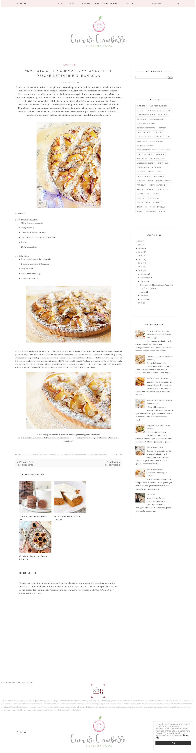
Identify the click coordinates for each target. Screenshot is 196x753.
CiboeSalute (163, 115)
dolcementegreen (144, 137)
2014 (140, 270)
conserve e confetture (146, 128)
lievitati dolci (162, 163)
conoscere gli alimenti (146, 123)
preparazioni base (82, 455)
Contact (129, 3)
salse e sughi (162, 189)
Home (60, 3)
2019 (140, 252)
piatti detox (159, 176)
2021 (140, 245)
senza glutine (152, 194)
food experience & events (147, 150)
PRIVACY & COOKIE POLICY (21, 682)
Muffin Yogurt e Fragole (157, 378)
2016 (140, 263)
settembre (146, 277)
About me (85, 3)
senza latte (141, 198)
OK (173, 743)
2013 (140, 303)
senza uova (154, 198)
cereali (168, 110)
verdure (162, 211)
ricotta (140, 189)
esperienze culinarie (145, 145)
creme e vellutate (144, 132)
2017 (140, 259)
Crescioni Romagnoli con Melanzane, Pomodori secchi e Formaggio (159, 334)
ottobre (144, 274)
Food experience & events (107, 3)
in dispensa (159, 154)
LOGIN (4, 682)
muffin (151, 172)
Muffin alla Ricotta (155, 447)
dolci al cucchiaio (162, 137)
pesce (159, 172)
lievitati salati (143, 167)
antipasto (141, 106)
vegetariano (150, 211)
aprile (143, 295)
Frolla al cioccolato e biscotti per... (33, 518)
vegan (139, 211)
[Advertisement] (63, 674)
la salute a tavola (157, 159)
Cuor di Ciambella (68, 82)
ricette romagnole (99, 455)
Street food (142, 207)
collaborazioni (156, 119)
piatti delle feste (144, 176)
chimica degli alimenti (146, 115)
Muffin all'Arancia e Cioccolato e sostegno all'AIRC (157, 472)
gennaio (144, 299)
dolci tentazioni (67, 455)
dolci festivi (53, 455)
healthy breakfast (144, 154)
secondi (140, 194)
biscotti (140, 110)
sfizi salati (157, 203)
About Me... (151, 494)
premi (150, 181)
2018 (140, 256)
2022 (140, 241)
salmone (150, 189)
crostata (43, 455)
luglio (143, 292)
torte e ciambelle (157, 207)
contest (162, 128)
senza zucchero (143, 203)
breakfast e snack (68, 65)
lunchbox (141, 172)
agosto (144, 281)
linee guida (156, 167)
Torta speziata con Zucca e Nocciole (67, 518)
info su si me (142, 159)
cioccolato (141, 119)
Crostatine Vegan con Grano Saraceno (33, 558)
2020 (140, 248)
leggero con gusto (145, 163)
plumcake (141, 181)
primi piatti (141, 185)
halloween (165, 150)
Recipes (72, 3)
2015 (140, 267)
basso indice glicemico (158, 106)
